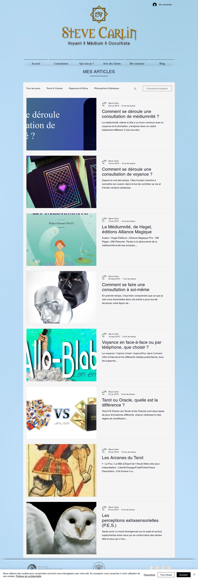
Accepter (183, 574)
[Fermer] (194, 575)
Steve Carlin (99, 31)
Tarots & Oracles (54, 88)
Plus (96, 88)
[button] (135, 88)
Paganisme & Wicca (78, 88)
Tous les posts (33, 88)
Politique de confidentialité (28, 576)
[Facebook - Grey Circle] (151, 568)
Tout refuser (166, 574)
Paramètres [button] (149, 574)
